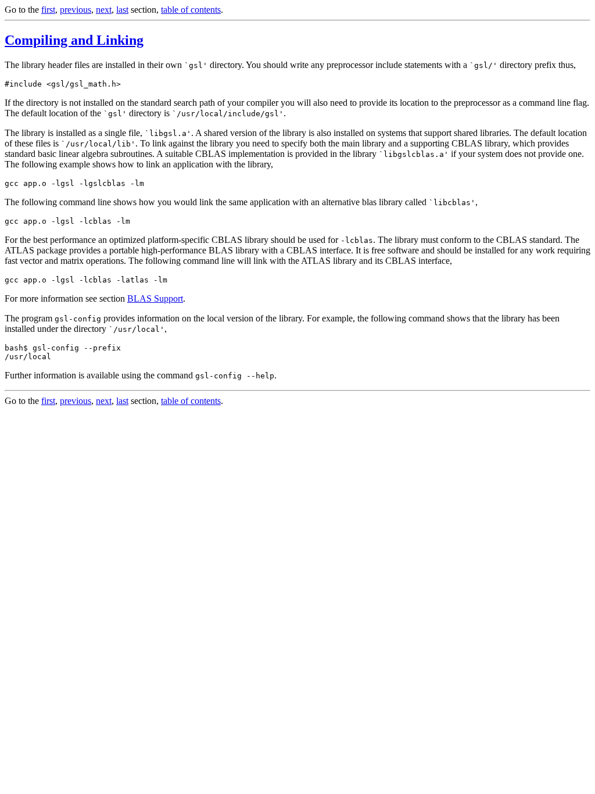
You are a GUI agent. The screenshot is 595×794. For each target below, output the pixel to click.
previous (75, 10)
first (48, 10)
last (122, 10)
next (104, 10)
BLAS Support (155, 298)
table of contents (191, 10)
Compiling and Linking (74, 40)
